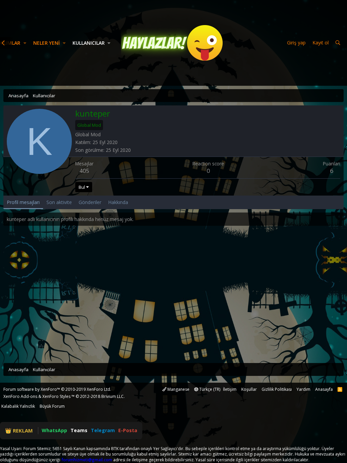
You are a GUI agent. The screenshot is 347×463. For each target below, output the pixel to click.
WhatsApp (54, 430)
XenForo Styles (56, 396)
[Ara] (338, 43)
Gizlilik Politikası (277, 389)
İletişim (230, 389)
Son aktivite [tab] (59, 202)
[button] (25, 43)
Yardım (303, 389)
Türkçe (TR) (209, 389)
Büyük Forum (52, 406)
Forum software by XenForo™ (57, 389)
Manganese (177, 389)
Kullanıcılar (89, 43)
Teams (78, 430)
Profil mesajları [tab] (23, 202)
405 (84, 171)
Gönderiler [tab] (90, 202)
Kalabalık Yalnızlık (18, 406)
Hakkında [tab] (118, 202)
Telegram (103, 430)
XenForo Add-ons (20, 396)
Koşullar (249, 389)
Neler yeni (46, 43)
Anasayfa (324, 389)
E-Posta (127, 430)
